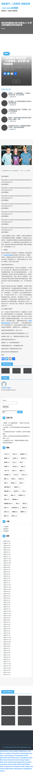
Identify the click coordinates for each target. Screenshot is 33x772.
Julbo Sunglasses (9, 755)
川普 (6, 470)
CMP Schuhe (21, 764)
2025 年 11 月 (7, 561)
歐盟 (13, 479)
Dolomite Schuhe (13, 760)
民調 (6, 483)
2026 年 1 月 (7, 556)
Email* (4, 400)
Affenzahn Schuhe (5, 757)
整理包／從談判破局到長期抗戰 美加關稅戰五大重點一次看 (19, 118)
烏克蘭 (16, 491)
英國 (6, 507)
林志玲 (24, 474)
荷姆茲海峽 (15, 507)
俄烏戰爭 (23, 454)
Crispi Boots (8, 753)
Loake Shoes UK (5, 764)
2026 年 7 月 (7, 543)
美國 (6, 499)
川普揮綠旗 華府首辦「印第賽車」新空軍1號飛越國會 (16, 61)
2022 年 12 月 (7, 637)
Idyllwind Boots (9, 768)
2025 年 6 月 (7, 572)
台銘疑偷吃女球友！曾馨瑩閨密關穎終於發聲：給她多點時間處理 (19, 126)
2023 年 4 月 (7, 628)
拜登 (14, 470)
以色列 (7, 454)
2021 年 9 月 (7, 670)
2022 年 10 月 (7, 642)
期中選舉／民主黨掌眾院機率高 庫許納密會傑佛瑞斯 (19, 102)
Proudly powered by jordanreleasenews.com (17, 747)
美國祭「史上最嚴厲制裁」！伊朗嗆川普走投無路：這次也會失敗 (19, 94)
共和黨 (15, 458)
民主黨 (21, 479)
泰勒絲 (13, 483)
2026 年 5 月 (7, 547)
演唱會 (17, 487)
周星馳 (7, 466)
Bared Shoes (18, 768)
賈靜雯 (23, 511)
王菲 (24, 491)
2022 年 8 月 (7, 646)
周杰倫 (15, 466)
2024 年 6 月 (7, 598)
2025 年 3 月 (7, 578)
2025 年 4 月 (7, 576)
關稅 (6, 516)
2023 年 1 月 (7, 635)
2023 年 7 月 (7, 622)
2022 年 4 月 (7, 655)
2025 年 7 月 (7, 569)
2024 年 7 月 (7, 596)
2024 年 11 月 (7, 587)
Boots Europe (12, 762)
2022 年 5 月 (7, 653)
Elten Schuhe (3, 760)
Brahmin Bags (25, 753)
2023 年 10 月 (7, 615)
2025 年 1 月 (7, 582)
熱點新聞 (6, 531)
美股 (18, 503)
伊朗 (15, 454)
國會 (23, 466)
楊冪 (6, 479)
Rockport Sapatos (24, 760)
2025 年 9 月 (7, 565)
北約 (14, 462)
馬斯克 (14, 516)
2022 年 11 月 (7, 639)
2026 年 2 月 (7, 554)
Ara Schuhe (13, 764)
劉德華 (7, 462)
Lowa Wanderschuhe (26, 757)
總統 (13, 495)
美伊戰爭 (21, 495)
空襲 (6, 495)
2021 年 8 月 (7, 672)
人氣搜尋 (6, 526)
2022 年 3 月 (7, 657)
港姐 (21, 483)
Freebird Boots (22, 751)
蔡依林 (24, 507)
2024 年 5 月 (7, 600)
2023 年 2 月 (7, 633)
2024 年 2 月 (7, 607)
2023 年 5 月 (7, 626)
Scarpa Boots (17, 766)
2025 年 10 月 (7, 563)
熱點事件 (6, 53)
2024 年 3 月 (7, 604)
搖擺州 (22, 470)
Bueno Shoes (4, 762)
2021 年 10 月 (7, 668)
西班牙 (6, 511)
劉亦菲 (23, 458)
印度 (21, 462)
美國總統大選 (8, 503)
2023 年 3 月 (7, 631)
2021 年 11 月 (7, 666)
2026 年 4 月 (7, 550)
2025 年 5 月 (7, 574)
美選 (25, 503)
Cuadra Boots (8, 766)
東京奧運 (7, 474)
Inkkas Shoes (15, 757)
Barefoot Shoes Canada (24, 762)
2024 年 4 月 (7, 602)
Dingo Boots (16, 753)
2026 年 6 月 (7, 545)
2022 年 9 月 (7, 644)
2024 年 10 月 (7, 589)
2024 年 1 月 (7, 609)
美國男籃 (15, 499)
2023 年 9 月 (7, 617)
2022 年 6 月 (7, 650)
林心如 (16, 474)
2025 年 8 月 (7, 567)
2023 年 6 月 (7, 624)
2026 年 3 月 (7, 552)
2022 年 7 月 (7, 648)
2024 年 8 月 (7, 593)
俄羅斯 (7, 458)
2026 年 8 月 (7, 541)
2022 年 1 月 (7, 661)
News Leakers (7, 387)
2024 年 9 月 (7, 591)
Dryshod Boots (4, 751)
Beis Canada (25, 766)
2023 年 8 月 (7, 620)
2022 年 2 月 (7, 659)
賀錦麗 (14, 511)
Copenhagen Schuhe (22, 755)
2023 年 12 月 (7, 611)
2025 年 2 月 (7, 580)
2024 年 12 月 (7, 585)
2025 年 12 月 (7, 558)
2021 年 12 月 (7, 663)
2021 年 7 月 (7, 674)
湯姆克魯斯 (7, 487)
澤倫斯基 (7, 491)
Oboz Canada (13, 751)
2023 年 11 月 (7, 613)
